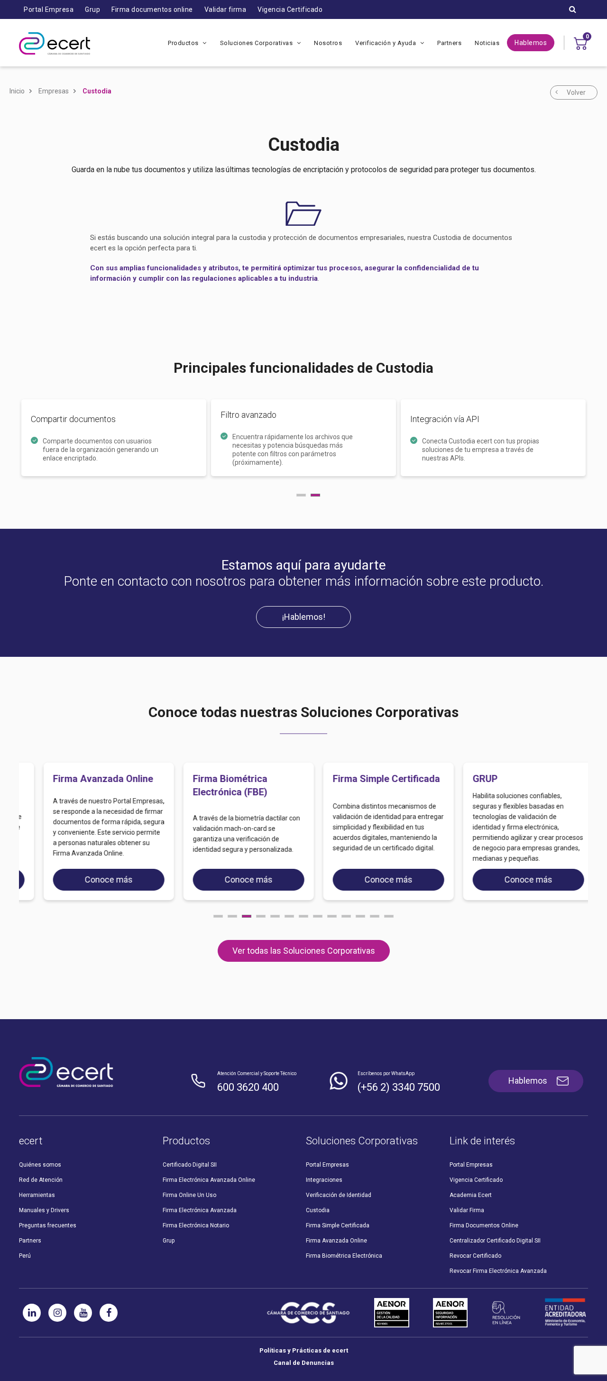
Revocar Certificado (475, 1255)
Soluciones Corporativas (257, 42)
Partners (449, 42)
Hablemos (531, 42)
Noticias (487, 42)
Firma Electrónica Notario (196, 1225)
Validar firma (225, 9)
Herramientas (37, 1195)
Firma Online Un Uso (189, 1195)
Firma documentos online (152, 9)
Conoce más (94, 879)
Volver (576, 92)
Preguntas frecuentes (47, 1225)
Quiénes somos (40, 1164)
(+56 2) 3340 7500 (399, 1087)
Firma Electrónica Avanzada (200, 1210)
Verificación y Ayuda (386, 42)
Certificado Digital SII (190, 1164)
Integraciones (324, 1180)
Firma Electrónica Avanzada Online (209, 1180)
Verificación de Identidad (338, 1195)
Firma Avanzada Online (336, 1240)
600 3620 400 (248, 1087)
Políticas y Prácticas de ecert (303, 1350)
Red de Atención (41, 1180)
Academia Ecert (471, 1195)
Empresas (53, 91)
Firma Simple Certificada (337, 1225)
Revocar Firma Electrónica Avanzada (498, 1271)
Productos (184, 42)
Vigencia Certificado (290, 9)
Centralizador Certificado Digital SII (495, 1240)
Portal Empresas (327, 1164)
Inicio (17, 91)
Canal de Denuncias (304, 1362)
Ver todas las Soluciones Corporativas (303, 951)
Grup (92, 9)
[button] (218, 916)
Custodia (97, 91)
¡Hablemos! (303, 617)
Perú (25, 1255)
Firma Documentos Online (484, 1225)
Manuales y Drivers (44, 1210)
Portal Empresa (49, 9)
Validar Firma (467, 1210)
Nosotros (328, 42)
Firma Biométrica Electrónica (344, 1255)
